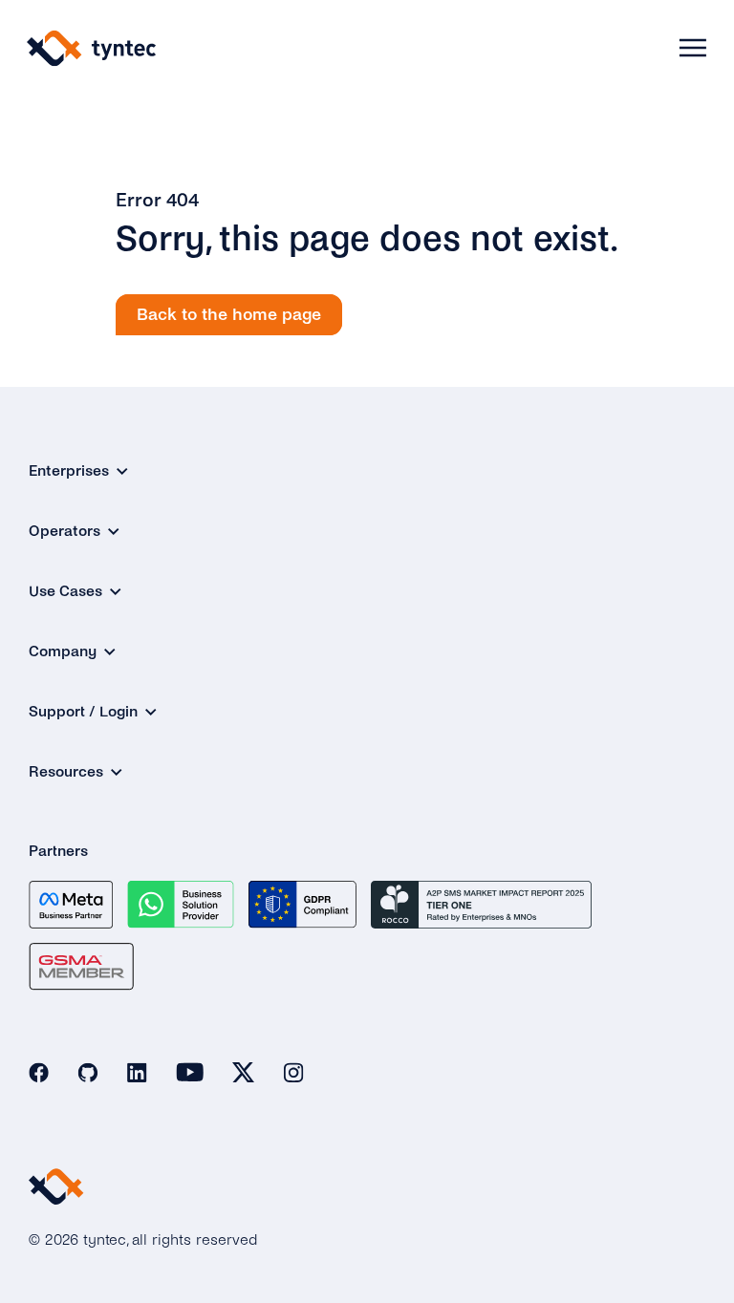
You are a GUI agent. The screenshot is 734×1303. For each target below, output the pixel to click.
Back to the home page (229, 315)
